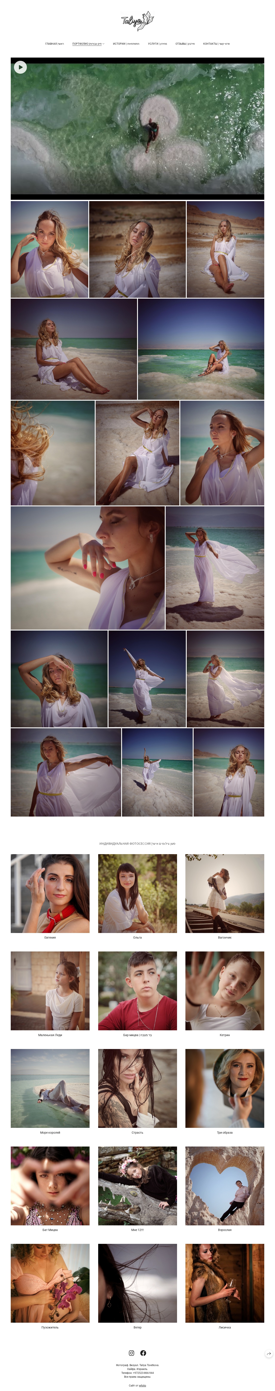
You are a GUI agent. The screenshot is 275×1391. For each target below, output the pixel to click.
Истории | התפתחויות (126, 43)
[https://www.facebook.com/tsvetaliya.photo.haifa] (143, 1353)
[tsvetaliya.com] (137, 21)
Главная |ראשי (54, 43)
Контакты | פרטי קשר (216, 43)
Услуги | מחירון (157, 43)
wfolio (142, 1385)
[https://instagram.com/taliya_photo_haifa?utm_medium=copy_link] (131, 1353)
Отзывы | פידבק (185, 43)
